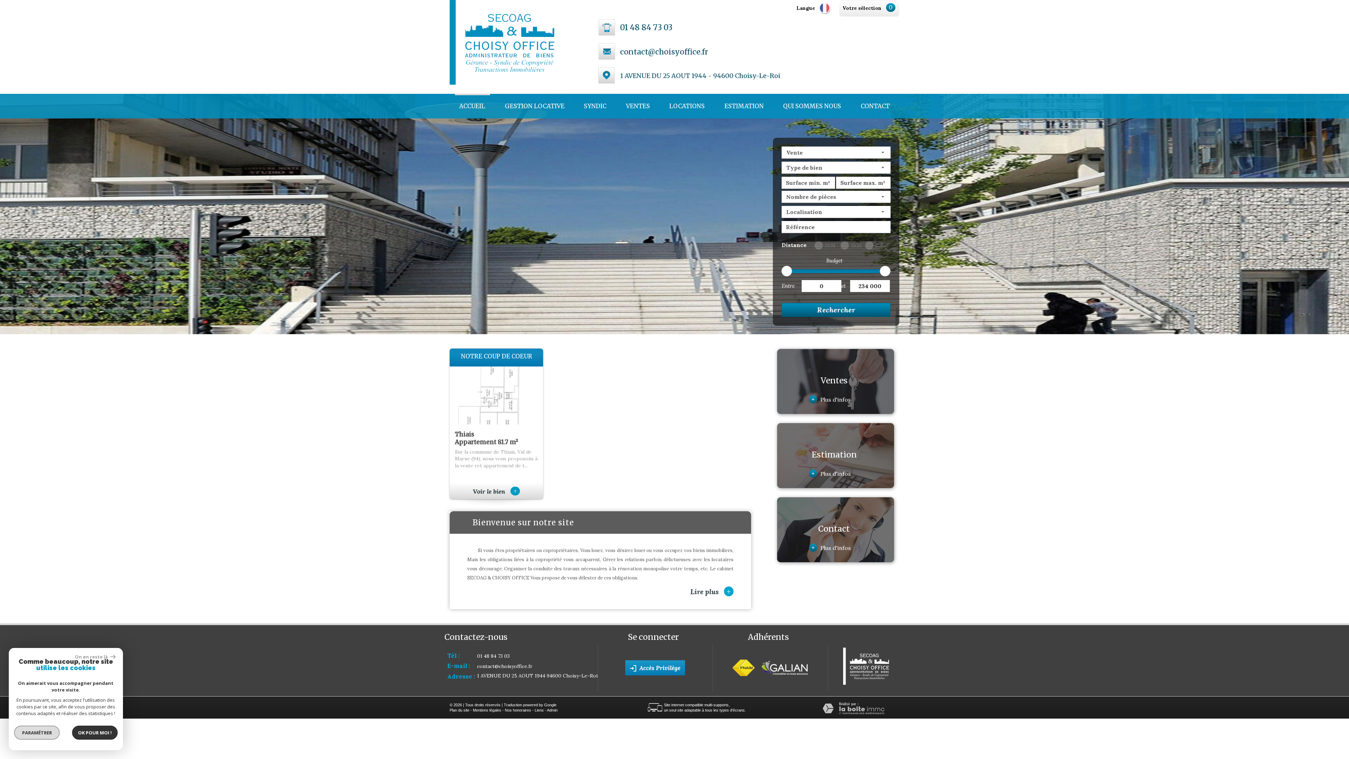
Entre (788, 286)
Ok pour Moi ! (95, 732)
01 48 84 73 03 (646, 27)
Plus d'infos (831, 399)
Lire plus (710, 591)
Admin (552, 710)
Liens (539, 710)
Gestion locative (535, 106)
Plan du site (459, 710)
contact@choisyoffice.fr (664, 52)
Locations (687, 106)
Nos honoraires (518, 710)
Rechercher (836, 309)
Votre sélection (861, 8)
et (843, 286)
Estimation (744, 106)
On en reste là (91, 657)
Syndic (595, 106)
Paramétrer (37, 732)
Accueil (472, 106)
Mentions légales (487, 710)
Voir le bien (495, 491)
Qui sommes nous (812, 106)
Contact (875, 106)
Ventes (638, 106)
